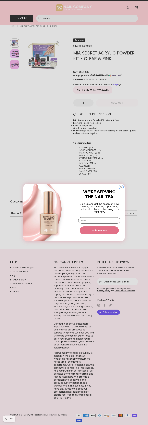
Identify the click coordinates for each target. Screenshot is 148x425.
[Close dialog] (121, 187)
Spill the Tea (99, 230)
